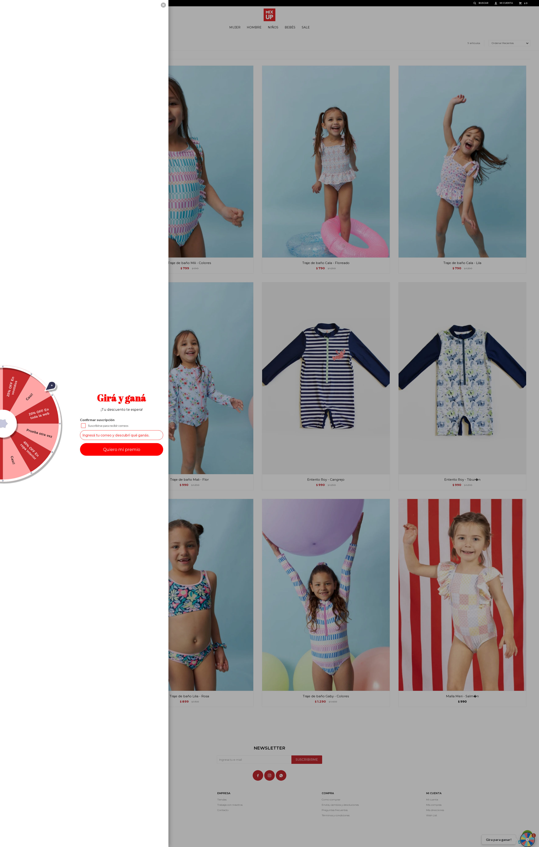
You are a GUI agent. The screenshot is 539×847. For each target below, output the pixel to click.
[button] (163, 5)
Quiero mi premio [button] (121, 449)
